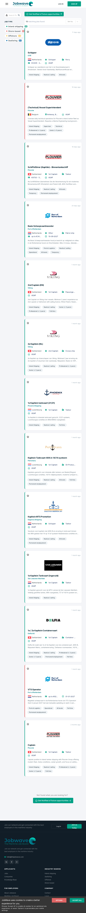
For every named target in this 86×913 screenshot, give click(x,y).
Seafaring (48, 876)
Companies (8, 876)
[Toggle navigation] (7, 4)
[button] (44, 14)
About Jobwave (10, 893)
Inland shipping (50, 873)
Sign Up (74, 4)
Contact (48, 893)
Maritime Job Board (11, 896)
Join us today (74, 826)
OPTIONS (59, 900)
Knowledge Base (10, 880)
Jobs (6, 873)
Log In (60, 4)
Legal (47, 896)
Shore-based (49, 883)
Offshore (48, 880)
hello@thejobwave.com (15, 857)
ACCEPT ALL (77, 900)
